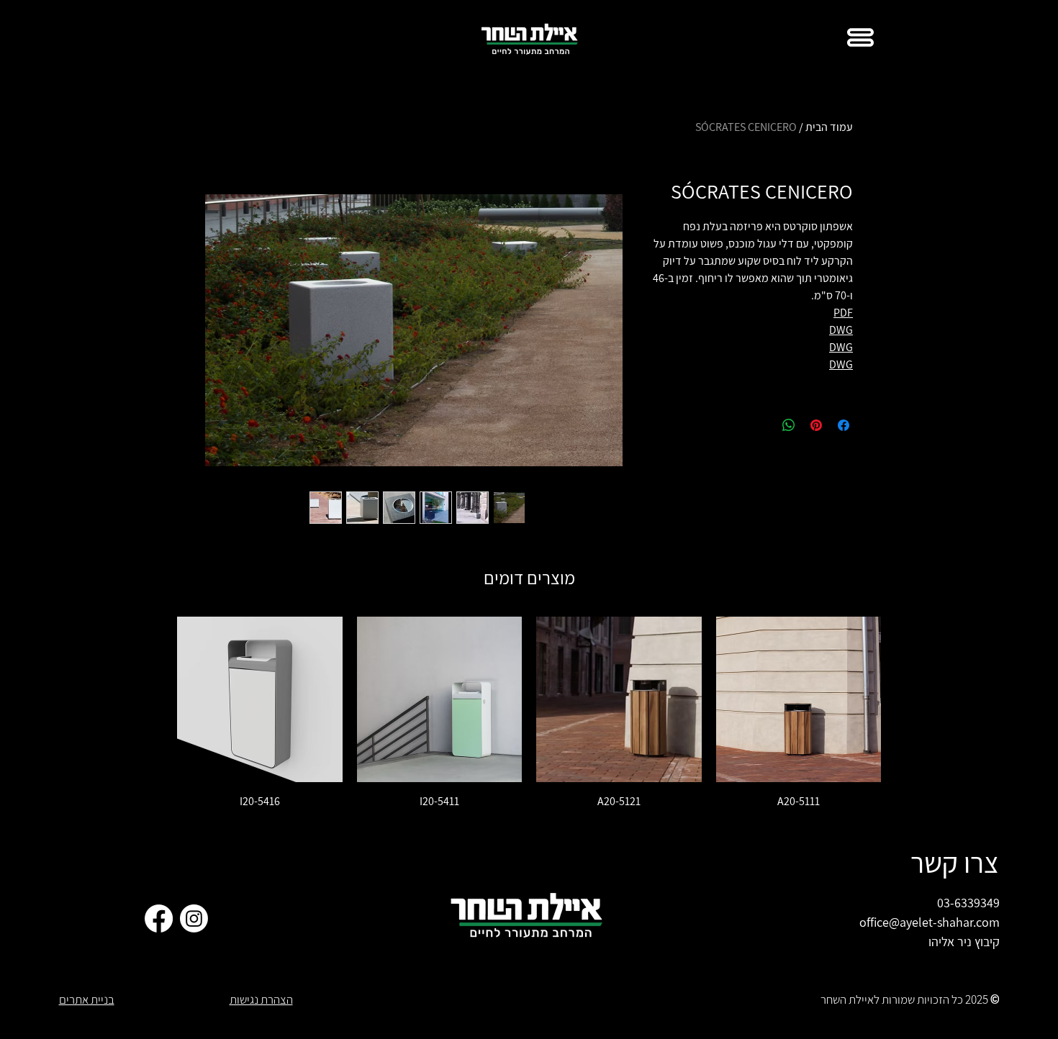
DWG (841, 329)
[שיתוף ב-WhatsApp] (788, 425)
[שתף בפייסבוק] (843, 425)
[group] (529, 713)
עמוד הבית (829, 127)
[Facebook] (159, 918)
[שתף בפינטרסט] (816, 425)
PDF (843, 312)
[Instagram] (194, 918)
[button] (860, 37)
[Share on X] (761, 425)
